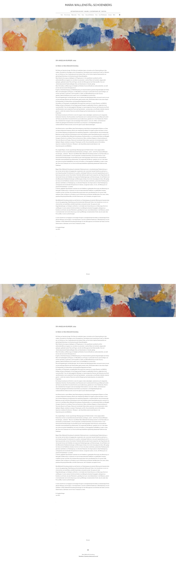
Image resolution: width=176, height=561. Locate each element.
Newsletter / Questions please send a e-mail (88, 556)
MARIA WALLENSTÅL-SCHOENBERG (88, 5)
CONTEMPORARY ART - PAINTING (98, 11)
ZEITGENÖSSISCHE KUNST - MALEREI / (80, 11)
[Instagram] (119, 15)
